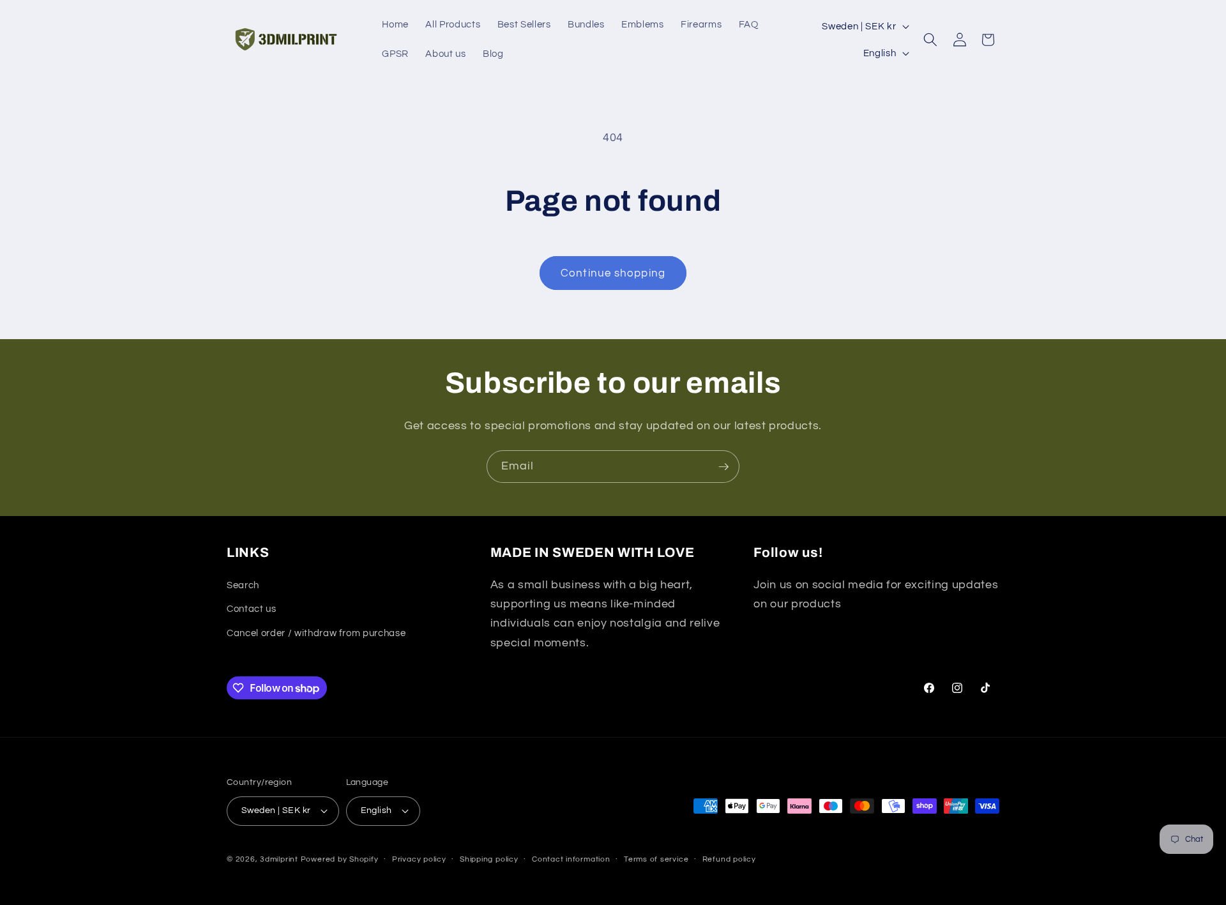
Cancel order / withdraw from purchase (316, 633)
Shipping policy (489, 859)
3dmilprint (279, 859)
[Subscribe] (723, 466)
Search (243, 585)
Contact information (571, 859)
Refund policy (729, 859)
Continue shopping (613, 273)
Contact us (251, 609)
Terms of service (656, 859)
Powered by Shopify (340, 859)
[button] (930, 39)
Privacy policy (419, 859)
